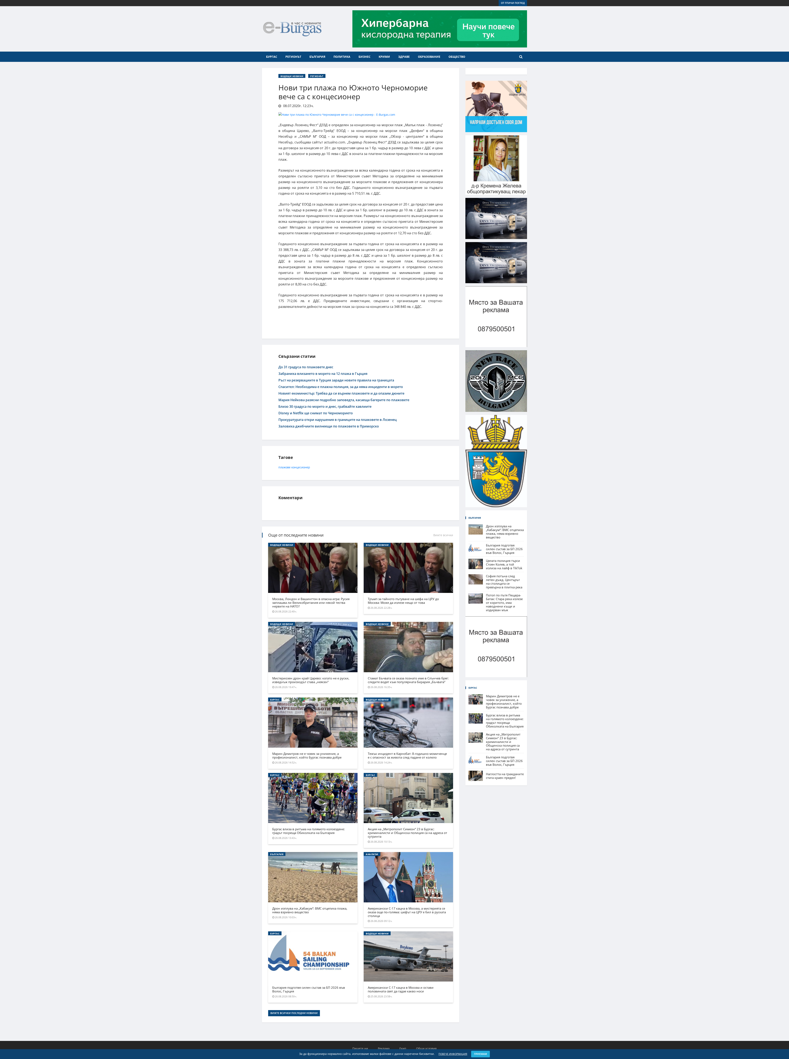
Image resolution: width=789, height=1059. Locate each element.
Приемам (480, 1054)
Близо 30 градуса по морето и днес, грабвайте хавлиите (324, 406)
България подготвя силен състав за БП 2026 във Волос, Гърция (308, 989)
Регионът (293, 57)
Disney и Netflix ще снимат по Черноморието (315, 413)
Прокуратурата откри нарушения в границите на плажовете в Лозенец (337, 419)
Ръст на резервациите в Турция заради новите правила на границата (336, 380)
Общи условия (426, 1048)
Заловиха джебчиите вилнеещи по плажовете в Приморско (328, 426)
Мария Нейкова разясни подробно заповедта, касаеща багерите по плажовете (343, 400)
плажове (284, 467)
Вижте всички (443, 535)
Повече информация (452, 1054)
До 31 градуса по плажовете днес (305, 367)
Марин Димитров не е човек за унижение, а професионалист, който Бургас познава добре (306, 755)
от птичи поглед (513, 3)
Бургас (271, 57)
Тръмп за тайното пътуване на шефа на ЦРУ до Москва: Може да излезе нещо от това (403, 601)
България (317, 57)
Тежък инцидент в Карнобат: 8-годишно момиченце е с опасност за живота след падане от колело (407, 755)
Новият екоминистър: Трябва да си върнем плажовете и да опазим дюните (341, 393)
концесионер (300, 467)
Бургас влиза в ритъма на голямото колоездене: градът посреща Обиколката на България (308, 831)
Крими (384, 57)
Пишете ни (360, 1048)
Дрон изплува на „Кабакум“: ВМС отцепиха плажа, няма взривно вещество (309, 910)
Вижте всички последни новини (294, 1013)
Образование (429, 57)
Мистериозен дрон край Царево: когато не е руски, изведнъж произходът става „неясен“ (310, 680)
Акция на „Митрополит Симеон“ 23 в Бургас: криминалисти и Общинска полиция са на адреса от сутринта (407, 832)
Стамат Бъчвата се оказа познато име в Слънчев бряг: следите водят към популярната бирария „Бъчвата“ (408, 680)
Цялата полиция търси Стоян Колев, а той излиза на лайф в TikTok (504, 564)
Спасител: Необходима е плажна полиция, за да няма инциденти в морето (340, 387)
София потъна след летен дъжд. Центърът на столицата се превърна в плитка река (504, 581)
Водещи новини (291, 76)
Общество (457, 57)
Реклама (384, 1048)
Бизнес (364, 57)
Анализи (372, 854)
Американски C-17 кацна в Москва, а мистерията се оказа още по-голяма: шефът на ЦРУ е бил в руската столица (407, 912)
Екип (402, 1048)
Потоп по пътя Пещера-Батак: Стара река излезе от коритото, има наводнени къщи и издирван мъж (504, 602)
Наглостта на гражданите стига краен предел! (505, 776)
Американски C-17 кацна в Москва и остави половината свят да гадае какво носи (401, 989)
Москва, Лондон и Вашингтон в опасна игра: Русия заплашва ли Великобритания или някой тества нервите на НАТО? (311, 602)
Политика (341, 57)
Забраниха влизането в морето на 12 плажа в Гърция (322, 373)
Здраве (404, 57)
